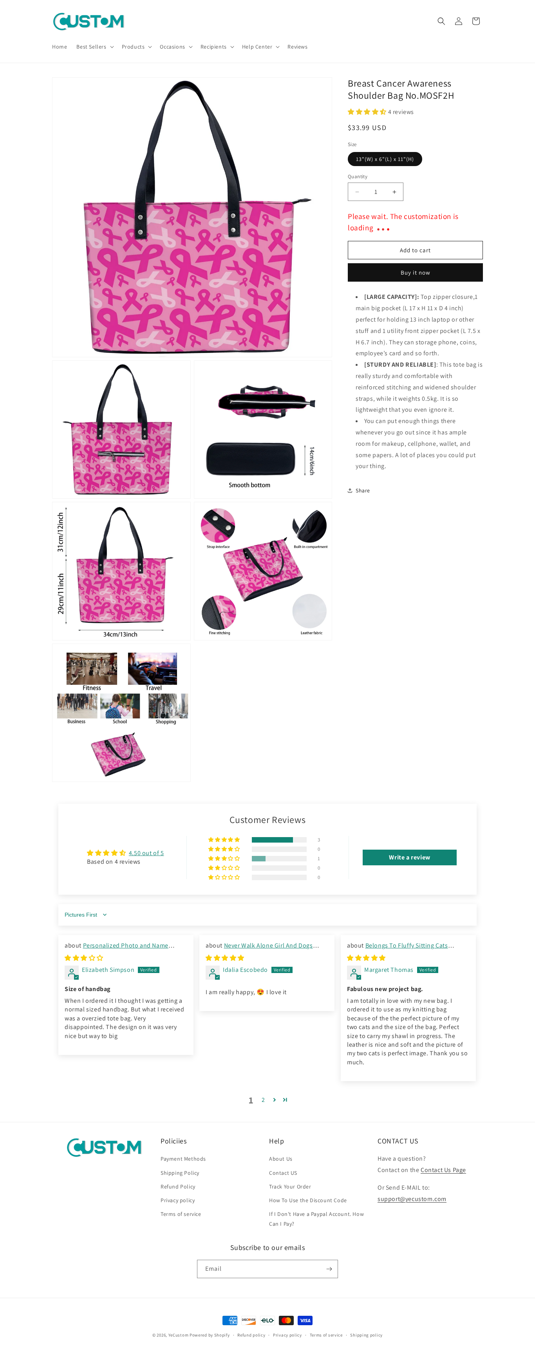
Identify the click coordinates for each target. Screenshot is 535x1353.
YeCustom (178, 1335)
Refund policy (251, 1335)
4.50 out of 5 (146, 853)
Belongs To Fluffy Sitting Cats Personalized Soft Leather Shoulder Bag (403, 949)
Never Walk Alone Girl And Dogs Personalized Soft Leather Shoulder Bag (262, 949)
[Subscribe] (329, 1269)
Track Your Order (290, 1186)
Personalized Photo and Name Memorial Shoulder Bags (116, 949)
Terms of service (181, 1213)
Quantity (357, 176)
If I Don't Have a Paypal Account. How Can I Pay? (316, 1218)
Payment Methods (183, 1158)
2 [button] (263, 1100)
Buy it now (415, 272)
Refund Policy (178, 1186)
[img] (84, 958)
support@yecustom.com (412, 1199)
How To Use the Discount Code (308, 1200)
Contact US (283, 1172)
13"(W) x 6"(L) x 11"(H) (385, 159)
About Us (281, 1158)
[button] (94, 46)
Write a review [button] (409, 857)
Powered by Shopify (210, 1335)
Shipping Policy (180, 1172)
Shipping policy (366, 1335)
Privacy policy (178, 1200)
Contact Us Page (443, 1170)
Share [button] (363, 490)
